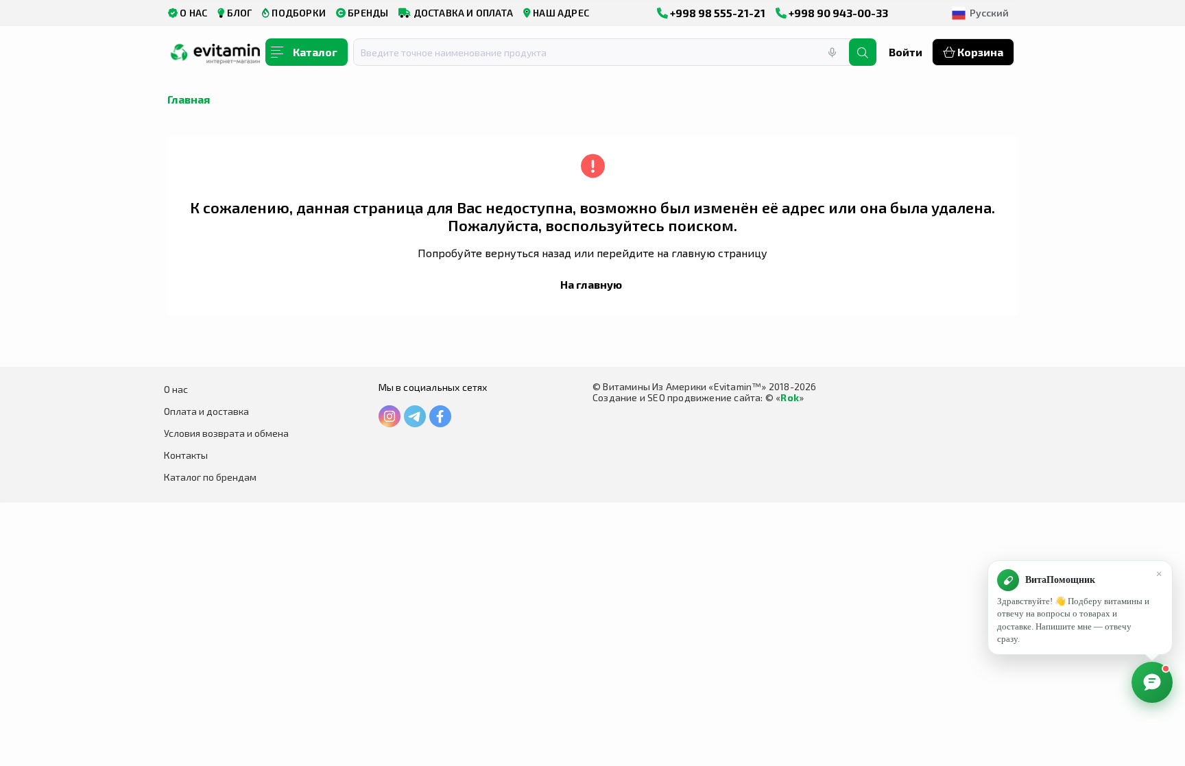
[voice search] (832, 52)
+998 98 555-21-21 (716, 12)
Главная (188, 99)
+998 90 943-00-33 (837, 12)
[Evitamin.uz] (215, 57)
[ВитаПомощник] (1152, 682)
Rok (789, 397)
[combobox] (609, 52)
